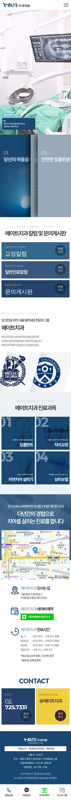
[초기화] (65, 560)
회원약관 (50, 748)
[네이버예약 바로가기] (37, 616)
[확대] (65, 549)
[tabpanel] (35, 72)
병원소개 (22, 748)
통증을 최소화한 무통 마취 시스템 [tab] (43, 124)
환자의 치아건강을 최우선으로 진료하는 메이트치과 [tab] (14, 124)
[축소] (65, 554)
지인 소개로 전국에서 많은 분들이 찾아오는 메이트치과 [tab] (48, 112)
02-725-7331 (40, 767)
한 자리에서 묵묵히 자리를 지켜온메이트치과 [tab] (15, 112)
